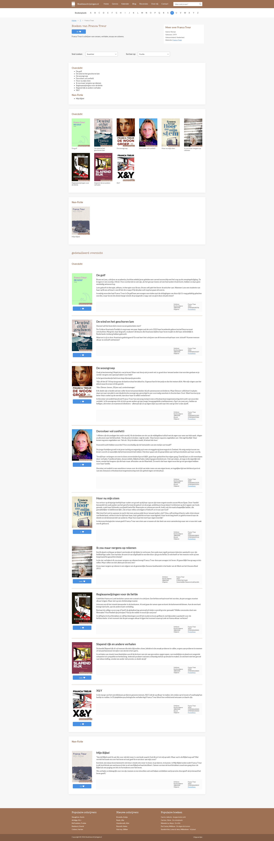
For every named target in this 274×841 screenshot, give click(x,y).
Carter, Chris (166, 820)
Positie (141, 54)
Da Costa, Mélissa (168, 826)
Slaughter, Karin (78, 817)
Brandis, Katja (122, 817)
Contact (164, 4)
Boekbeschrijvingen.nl (87, 4)
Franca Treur (177, 40)
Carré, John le (166, 817)
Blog (134, 4)
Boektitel (90, 54)
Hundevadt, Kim (122, 823)
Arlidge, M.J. (76, 820)
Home (106, 4)
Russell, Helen (121, 826)
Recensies (143, 4)
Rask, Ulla (120, 820)
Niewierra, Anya (167, 823)
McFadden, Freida (79, 823)
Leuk (81, 581)
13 (81, 786)
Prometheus (192, 309)
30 (77, 32)
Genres (115, 4)
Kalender (125, 4)
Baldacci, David (78, 826)
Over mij (154, 4)
